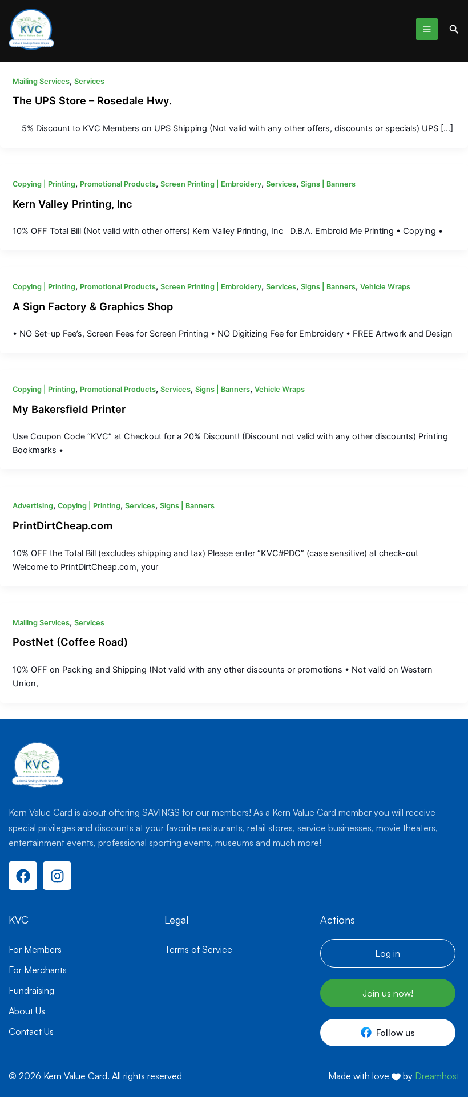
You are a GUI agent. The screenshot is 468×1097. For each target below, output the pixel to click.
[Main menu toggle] (427, 29)
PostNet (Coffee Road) (70, 641)
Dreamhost (437, 1076)
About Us (27, 1011)
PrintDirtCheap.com (62, 525)
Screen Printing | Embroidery (210, 184)
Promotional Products (118, 184)
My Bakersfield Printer (69, 409)
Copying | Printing (44, 184)
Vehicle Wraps (385, 286)
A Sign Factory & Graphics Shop (93, 306)
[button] (454, 29)
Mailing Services (41, 81)
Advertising (33, 505)
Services (89, 81)
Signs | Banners (328, 184)
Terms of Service (198, 949)
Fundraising (31, 990)
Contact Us (31, 1031)
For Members (35, 949)
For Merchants (38, 969)
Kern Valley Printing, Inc (72, 203)
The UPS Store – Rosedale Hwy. (92, 100)
